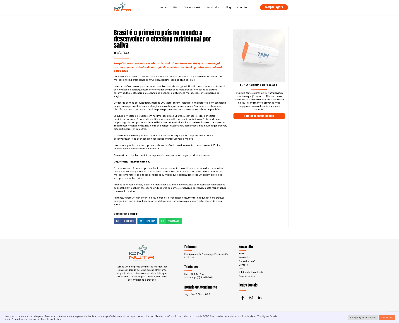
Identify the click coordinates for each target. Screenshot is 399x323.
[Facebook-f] (242, 298)
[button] (125, 221)
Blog (228, 7)
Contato (242, 7)
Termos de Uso (247, 276)
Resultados (213, 7)
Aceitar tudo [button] (387, 317)
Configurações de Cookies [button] (363, 317)
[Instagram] (251, 298)
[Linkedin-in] (260, 298)
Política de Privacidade (251, 272)
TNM (175, 7)
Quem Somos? (192, 7)
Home (163, 7)
